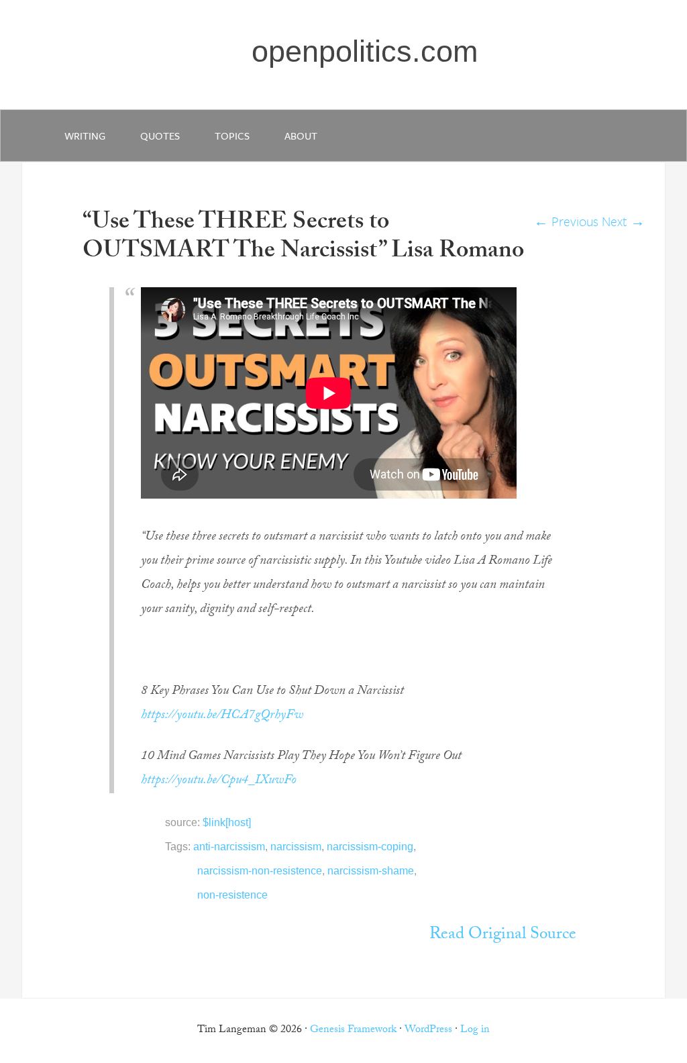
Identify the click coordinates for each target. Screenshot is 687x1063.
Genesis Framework (353, 1030)
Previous (566, 221)
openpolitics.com (365, 51)
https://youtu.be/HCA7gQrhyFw (222, 716)
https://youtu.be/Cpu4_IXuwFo (219, 781)
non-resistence (232, 895)
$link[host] (227, 822)
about (300, 135)
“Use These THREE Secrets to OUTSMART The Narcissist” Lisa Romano (303, 238)
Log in (475, 1030)
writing (84, 135)
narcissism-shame (370, 870)
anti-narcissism (229, 846)
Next (623, 221)
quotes (160, 135)
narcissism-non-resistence (259, 870)
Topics (232, 135)
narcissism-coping (370, 846)
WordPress (428, 1030)
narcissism (295, 846)
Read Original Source (502, 935)
